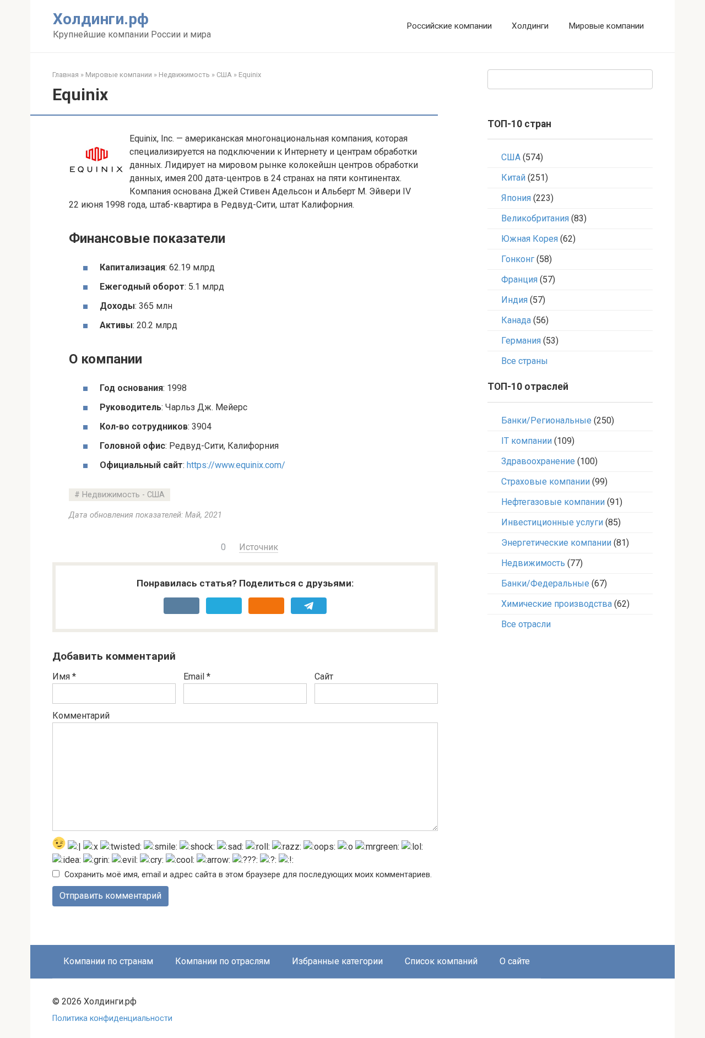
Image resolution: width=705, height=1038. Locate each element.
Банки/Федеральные (545, 583)
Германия (521, 340)
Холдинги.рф (101, 19)
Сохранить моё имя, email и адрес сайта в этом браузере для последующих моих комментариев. (248, 874)
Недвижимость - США (123, 494)
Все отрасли (526, 624)
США (224, 74)
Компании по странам (108, 961)
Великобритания (535, 218)
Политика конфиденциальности (112, 1018)
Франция (519, 279)
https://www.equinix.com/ (236, 465)
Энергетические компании (556, 542)
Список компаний (441, 961)
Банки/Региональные (546, 420)
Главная (65, 74)
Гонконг (517, 259)
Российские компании (449, 26)
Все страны (524, 361)
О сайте (515, 961)
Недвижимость (184, 74)
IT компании (526, 441)
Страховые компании (545, 481)
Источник (258, 547)
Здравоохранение (538, 461)
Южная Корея (529, 238)
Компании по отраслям (222, 961)
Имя (64, 676)
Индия (514, 300)
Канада (516, 320)
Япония (516, 198)
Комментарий (81, 715)
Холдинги (530, 26)
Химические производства (556, 604)
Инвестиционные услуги (552, 522)
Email (196, 676)
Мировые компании (606, 26)
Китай (513, 177)
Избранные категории (337, 961)
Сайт (323, 676)
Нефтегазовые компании (553, 502)
